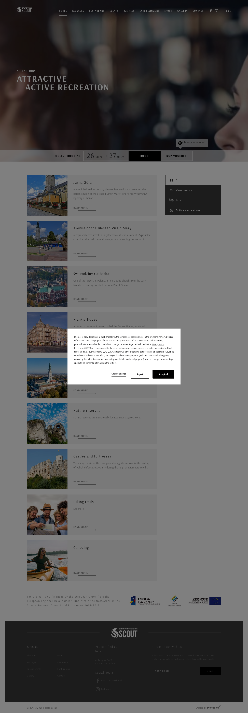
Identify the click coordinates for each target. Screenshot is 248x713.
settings (113, 362)
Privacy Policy (158, 344)
